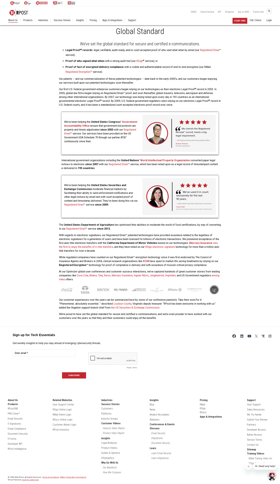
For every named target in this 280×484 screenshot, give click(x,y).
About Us (13, 20)
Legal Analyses (109, 442)
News (152, 409)
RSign (139, 61)
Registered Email (209, 50)
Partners (251, 424)
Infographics (107, 457)
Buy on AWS (243, 12)
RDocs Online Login (62, 419)
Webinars (154, 419)
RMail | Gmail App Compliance (73, 477)
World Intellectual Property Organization (165, 160)
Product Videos (109, 447)
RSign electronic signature (160, 246)
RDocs (203, 412)
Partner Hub (258, 12)
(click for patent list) (30, 480)
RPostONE (13, 408)
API (219, 12)
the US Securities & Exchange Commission (135, 307)
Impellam (170, 275)
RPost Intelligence (17, 448)
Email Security (15, 418)
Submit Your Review (257, 419)
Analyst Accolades (159, 414)
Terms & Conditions (50, 477)
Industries (43, 20)
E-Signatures (14, 423)
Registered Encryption (78, 71)
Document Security (18, 433)
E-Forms (12, 438)
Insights (80, 20)
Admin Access (254, 434)
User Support (254, 404)
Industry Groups (109, 418)
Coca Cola (82, 275)
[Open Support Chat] (272, 476)
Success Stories (62, 20)
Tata (100, 275)
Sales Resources (256, 409)
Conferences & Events (162, 424)
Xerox (107, 275)
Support (132, 20)
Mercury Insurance (122, 275)
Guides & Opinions (110, 452)
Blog (152, 404)
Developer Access (256, 429)
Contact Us (253, 444)
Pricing (93, 20)
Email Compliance (17, 428)
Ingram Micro (141, 275)
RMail (202, 404)
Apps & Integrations (112, 20)
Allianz (93, 275)
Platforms (106, 413)
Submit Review (207, 12)
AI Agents (229, 12)
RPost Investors (61, 429)
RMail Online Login (62, 414)
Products (28, 20)
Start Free (239, 20)
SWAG (194, 12)
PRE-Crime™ (14, 413)
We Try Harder (254, 414)
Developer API (15, 443)
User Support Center (63, 404)
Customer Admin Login (64, 424)
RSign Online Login (62, 409)
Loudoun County (122, 303)
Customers (107, 408)
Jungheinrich (157, 275)
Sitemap (251, 449)
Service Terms (254, 439)
